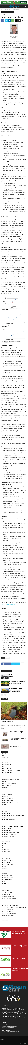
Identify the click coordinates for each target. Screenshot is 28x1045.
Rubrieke (4, 881)
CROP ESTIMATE (6, 760)
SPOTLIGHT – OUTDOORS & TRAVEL (11, 901)
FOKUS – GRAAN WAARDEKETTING (10, 783)
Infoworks (2, 1039)
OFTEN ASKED (5, 849)
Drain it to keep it (7, 721)
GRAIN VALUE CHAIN (7, 794)
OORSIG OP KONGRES (7, 856)
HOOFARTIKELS (6, 796)
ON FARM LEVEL (4, 719)
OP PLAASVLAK (6, 858)
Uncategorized (5, 918)
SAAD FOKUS (5, 883)
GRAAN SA (4, 790)
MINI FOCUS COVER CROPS (8, 822)
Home (2, 9)
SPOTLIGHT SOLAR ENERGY (9, 909)
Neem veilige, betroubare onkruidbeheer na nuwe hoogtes (19, 933)
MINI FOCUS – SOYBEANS (8, 819)
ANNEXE (4, 753)
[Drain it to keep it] (14, 711)
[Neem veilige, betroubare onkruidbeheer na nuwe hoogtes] (5, 934)
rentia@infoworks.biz (10, 1027)
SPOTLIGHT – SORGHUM (8, 903)
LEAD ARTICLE (5, 804)
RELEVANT (4, 869)
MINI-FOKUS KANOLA (7, 839)
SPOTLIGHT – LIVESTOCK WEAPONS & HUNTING (14, 907)
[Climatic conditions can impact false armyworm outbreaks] (5, 733)
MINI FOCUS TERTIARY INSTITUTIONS (11, 824)
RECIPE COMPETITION (7, 864)
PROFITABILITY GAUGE (7, 860)
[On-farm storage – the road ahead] (5, 676)
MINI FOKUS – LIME (7, 830)
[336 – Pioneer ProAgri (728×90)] (14, 2)
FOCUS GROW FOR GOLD (8, 777)
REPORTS (4, 873)
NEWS (3, 845)
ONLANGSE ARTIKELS (7, 854)
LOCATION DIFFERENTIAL (8, 807)
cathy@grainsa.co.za (14, 1031)
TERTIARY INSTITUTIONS (8, 915)
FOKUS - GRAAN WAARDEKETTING (12, 9)
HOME (20, 1043)
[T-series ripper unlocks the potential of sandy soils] (5, 961)
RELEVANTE (5, 871)
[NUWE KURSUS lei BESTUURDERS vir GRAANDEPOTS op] (5, 740)
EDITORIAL (5, 762)
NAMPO (4, 843)
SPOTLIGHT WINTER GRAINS (9, 913)
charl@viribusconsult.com (8, 604)
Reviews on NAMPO (7, 879)
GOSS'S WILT (5, 787)
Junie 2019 (8, 657)
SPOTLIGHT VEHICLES (7, 911)
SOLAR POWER (5, 890)
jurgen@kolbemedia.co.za (11, 1028)
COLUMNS (4, 755)
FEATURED (4, 766)
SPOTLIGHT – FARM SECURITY (9, 898)
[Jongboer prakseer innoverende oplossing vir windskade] (5, 746)
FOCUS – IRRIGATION (7, 772)
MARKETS (4, 811)
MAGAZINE (25, 1043)
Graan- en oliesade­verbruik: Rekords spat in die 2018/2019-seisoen (16, 690)
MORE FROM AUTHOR (18, 671)
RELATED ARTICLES (6, 671)
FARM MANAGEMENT (7, 764)
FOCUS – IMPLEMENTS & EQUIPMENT (11, 770)
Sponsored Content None (8, 896)
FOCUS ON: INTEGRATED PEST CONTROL (12, 779)
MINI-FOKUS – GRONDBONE (9, 836)
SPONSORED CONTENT (8, 894)
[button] (26, 6)
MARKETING (5, 809)
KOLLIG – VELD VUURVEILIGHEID (10, 802)
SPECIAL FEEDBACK (7, 892)
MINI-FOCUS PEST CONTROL (9, 834)
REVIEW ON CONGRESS (7, 875)
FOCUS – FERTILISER (7, 768)
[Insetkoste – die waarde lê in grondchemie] (5, 973)
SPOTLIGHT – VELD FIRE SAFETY (10, 905)
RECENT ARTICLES (6, 862)
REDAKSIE (4, 866)
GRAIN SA (4, 792)
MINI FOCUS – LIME (7, 813)
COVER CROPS (5, 758)
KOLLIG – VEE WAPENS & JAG (9, 800)
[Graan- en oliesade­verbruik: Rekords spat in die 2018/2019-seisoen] (5, 690)
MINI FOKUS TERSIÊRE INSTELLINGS (11, 832)
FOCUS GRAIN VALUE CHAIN (4, 678)
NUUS (3, 847)
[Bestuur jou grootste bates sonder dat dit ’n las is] (5, 950)
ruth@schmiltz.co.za (6, 1030)
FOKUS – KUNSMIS (6, 785)
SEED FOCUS (5, 888)
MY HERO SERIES (6, 841)
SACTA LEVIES (5, 886)
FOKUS (4, 781)
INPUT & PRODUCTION (7, 798)
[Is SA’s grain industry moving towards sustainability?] (5, 683)
